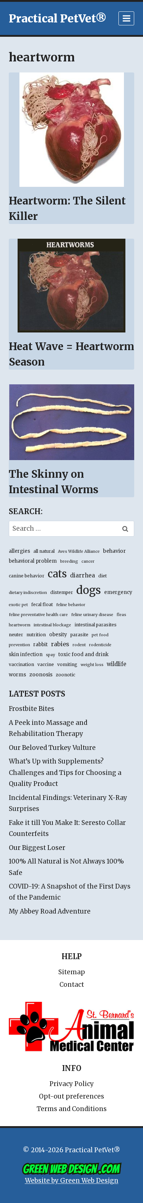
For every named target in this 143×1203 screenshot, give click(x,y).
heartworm (19, 625)
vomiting (67, 664)
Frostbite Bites (31, 709)
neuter (16, 634)
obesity (58, 634)
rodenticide (100, 645)
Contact (71, 984)
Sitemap (71, 972)
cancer (88, 561)
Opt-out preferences (71, 1096)
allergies (19, 551)
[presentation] (71, 129)
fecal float (42, 604)
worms (17, 675)
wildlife (116, 664)
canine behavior (26, 576)
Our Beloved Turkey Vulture (52, 748)
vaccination (21, 664)
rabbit (40, 644)
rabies (60, 644)
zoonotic (65, 674)
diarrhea (82, 575)
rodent (79, 645)
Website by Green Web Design (71, 1181)
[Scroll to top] (106, 1180)
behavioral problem (33, 561)
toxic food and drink (83, 654)
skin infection (26, 654)
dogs (88, 590)
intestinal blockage (52, 625)
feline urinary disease (92, 614)
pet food (100, 635)
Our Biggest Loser (37, 848)
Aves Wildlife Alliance (79, 551)
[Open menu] (126, 18)
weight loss (92, 664)
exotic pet (18, 604)
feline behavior (70, 604)
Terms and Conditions (72, 1109)
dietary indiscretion (28, 592)
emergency (118, 592)
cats (57, 573)
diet (102, 576)
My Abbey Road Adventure (50, 911)
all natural (44, 551)
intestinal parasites (95, 624)
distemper (61, 592)
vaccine (45, 664)
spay (50, 654)
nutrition (36, 634)
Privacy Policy (72, 1084)
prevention (19, 645)
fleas (121, 614)
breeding (69, 561)
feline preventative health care (38, 614)
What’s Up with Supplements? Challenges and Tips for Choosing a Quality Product (65, 772)
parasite (79, 634)
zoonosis (40, 674)
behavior (114, 551)
